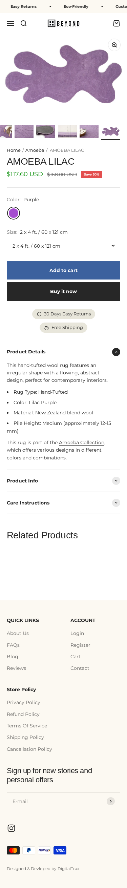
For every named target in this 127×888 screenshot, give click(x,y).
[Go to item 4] (24, 132)
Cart (75, 657)
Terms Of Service (27, 726)
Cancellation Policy (29, 749)
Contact (79, 668)
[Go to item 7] (89, 132)
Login (77, 633)
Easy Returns (21, 6)
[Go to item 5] (45, 132)
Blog (12, 657)
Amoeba (35, 150)
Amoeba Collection (81, 442)
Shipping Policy (25, 737)
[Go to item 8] (110, 132)
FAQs (13, 645)
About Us (18, 633)
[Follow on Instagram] (11, 828)
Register (80, 645)
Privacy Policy (23, 702)
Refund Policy (23, 714)
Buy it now (63, 291)
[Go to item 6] (67, 132)
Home (14, 150)
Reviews (16, 668)
